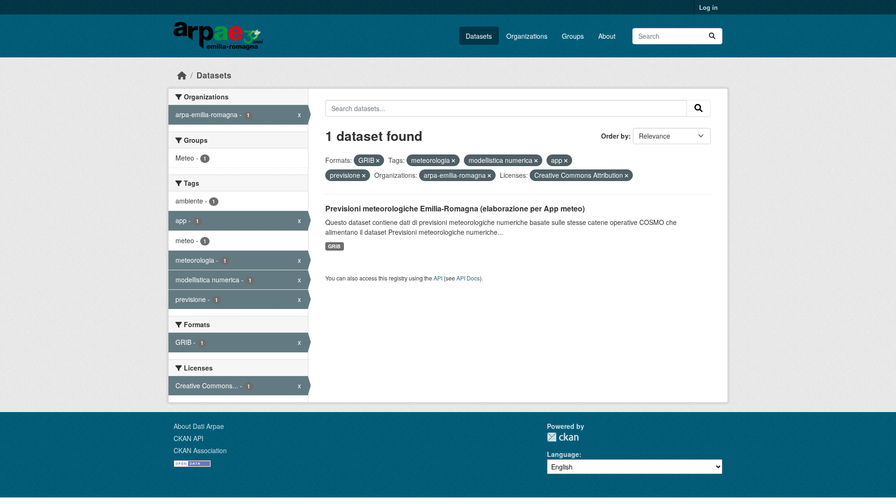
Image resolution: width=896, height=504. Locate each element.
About (607, 36)
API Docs (468, 278)
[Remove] (377, 160)
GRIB (334, 246)
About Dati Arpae (199, 426)
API (438, 278)
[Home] (182, 75)
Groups (573, 36)
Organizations (526, 36)
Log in (708, 7)
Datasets (479, 36)
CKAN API (188, 438)
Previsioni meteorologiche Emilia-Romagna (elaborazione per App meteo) (455, 208)
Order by (615, 135)
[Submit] (712, 36)
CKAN (563, 437)
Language (563, 454)
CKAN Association (200, 450)
